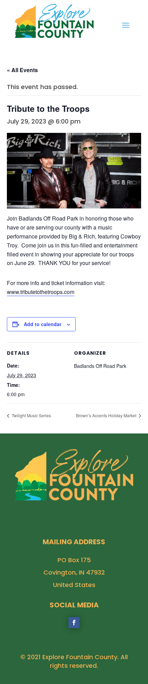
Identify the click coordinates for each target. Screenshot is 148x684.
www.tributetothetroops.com (40, 292)
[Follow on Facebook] (74, 622)
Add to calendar (42, 324)
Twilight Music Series (31, 415)
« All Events (22, 70)
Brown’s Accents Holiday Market (106, 415)
